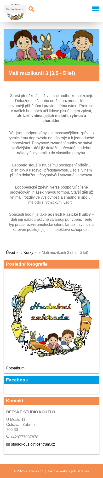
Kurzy (28, 253)
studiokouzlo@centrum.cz (33, 444)
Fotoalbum (15, 368)
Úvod (10, 253)
